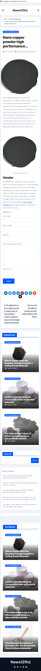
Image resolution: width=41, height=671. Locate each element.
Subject (6, 235)
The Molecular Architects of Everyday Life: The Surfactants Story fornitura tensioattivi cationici (19, 498)
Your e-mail (7, 225)
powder (33, 52)
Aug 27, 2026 (12, 405)
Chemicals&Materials (11, 32)
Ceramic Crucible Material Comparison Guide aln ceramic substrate (20, 399)
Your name (7, 216)
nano (27, 52)
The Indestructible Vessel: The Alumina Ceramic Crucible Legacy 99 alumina (19, 506)
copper (21, 52)
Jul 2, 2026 (11, 441)
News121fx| (20, 10)
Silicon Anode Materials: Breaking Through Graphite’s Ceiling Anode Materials (19, 363)
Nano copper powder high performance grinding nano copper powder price (20, 46)
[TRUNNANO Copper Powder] (20, 151)
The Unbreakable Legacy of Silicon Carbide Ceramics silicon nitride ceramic (18, 436)
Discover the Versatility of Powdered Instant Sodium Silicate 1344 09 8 (29, 311)
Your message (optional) (12, 244)
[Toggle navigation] (3, 10)
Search (7, 454)
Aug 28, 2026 (12, 368)
